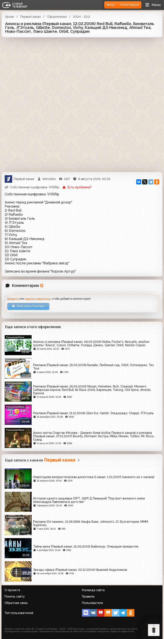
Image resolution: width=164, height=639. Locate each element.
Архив (9, 16)
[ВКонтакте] (138, 181)
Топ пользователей (18, 613)
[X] (144, 181)
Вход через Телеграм (30, 306)
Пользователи (92, 603)
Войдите (13, 298)
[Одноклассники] (156, 181)
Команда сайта (93, 590)
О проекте (12, 590)
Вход (110, 4)
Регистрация (129, 4)
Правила (88, 596)
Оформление (57, 16)
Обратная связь (16, 603)
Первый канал (30, 16)
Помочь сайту (14, 596)
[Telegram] (150, 181)
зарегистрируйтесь (37, 298)
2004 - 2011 (81, 16)
